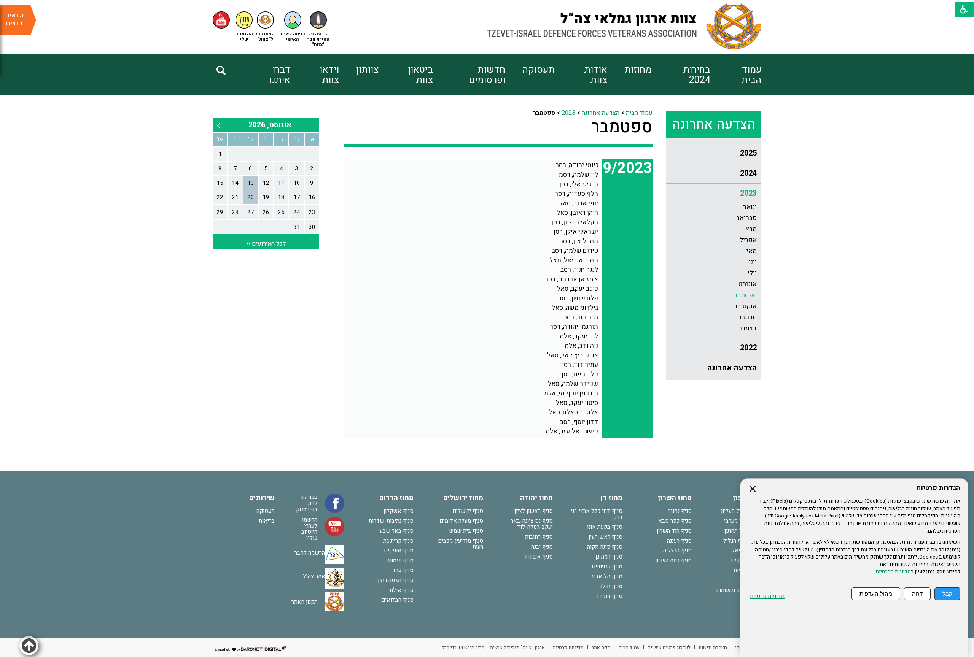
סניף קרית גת (398, 540)
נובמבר (747, 317)
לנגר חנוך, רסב (579, 270)
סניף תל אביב (606, 576)
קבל (947, 593)
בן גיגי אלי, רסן (578, 184)
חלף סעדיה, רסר (576, 193)
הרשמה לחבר (309, 553)
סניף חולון (610, 586)
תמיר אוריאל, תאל (573, 260)
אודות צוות (595, 75)
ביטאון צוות (420, 75)
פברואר (746, 218)
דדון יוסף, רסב (579, 422)
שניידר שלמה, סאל (573, 384)
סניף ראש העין (605, 537)
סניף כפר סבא (675, 521)
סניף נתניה (680, 511)
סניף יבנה (542, 547)
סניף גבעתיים (607, 566)
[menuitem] (735, 74)
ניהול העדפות (875, 593)
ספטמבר (745, 295)
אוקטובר (745, 306)
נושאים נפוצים (15, 19)
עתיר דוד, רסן (580, 365)
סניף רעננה (679, 540)
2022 (748, 347)
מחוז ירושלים (463, 498)
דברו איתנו (279, 75)
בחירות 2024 (696, 75)
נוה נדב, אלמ (581, 346)
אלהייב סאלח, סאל (573, 412)
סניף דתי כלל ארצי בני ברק (596, 514)
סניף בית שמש (466, 531)
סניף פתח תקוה (604, 547)
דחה (917, 593)
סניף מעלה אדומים (461, 521)
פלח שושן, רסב (578, 298)
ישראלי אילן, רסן (576, 231)
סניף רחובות (539, 537)
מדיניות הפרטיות (893, 572)
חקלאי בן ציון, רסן (574, 222)
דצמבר (747, 328)
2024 (748, 173)
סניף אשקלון (399, 511)
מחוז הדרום (396, 498)
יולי (752, 273)
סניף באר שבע (397, 531)
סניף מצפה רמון (396, 580)
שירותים (262, 498)
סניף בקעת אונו (604, 527)
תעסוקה (538, 70)
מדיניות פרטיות (767, 596)
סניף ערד (403, 570)
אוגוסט (747, 284)
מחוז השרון (675, 498)
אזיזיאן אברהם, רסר (571, 279)
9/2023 (627, 168)
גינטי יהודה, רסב (576, 165)
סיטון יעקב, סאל (577, 403)
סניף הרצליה (677, 550)
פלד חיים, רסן (580, 374)
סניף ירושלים (467, 511)
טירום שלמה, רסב (575, 251)
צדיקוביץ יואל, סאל (572, 355)
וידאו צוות (329, 75)
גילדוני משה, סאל (575, 308)
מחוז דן (611, 498)
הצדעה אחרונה (714, 124)
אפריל (748, 240)
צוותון (367, 70)
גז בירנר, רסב (580, 317)
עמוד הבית (751, 75)
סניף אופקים (399, 550)
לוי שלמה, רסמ (578, 174)
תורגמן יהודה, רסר (574, 327)
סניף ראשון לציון (533, 511)
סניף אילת (402, 590)
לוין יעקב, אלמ (579, 336)
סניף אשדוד (538, 556)
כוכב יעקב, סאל (577, 289)
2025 (748, 153)
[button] (292, 26)
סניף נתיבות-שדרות (391, 521)
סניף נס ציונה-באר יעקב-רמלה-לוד (532, 524)
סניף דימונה (400, 560)
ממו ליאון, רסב (579, 241)
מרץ (751, 229)
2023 (748, 193)
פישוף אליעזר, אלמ (572, 431)
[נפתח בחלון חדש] (221, 20)
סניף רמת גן (608, 556)
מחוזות (637, 70)
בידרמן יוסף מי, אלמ (571, 393)
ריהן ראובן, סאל (577, 212)
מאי (751, 251)
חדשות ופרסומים (487, 75)
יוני (753, 262)
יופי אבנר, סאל (578, 203)
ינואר (750, 207)
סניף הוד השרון (674, 531)
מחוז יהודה (536, 498)
